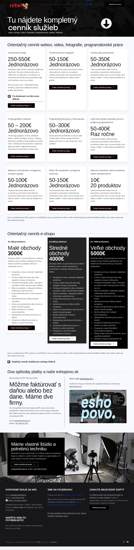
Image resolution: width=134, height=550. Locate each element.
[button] (25, 98)
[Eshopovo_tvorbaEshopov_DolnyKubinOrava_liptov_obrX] (98, 391)
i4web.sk (54, 542)
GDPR (38, 542)
